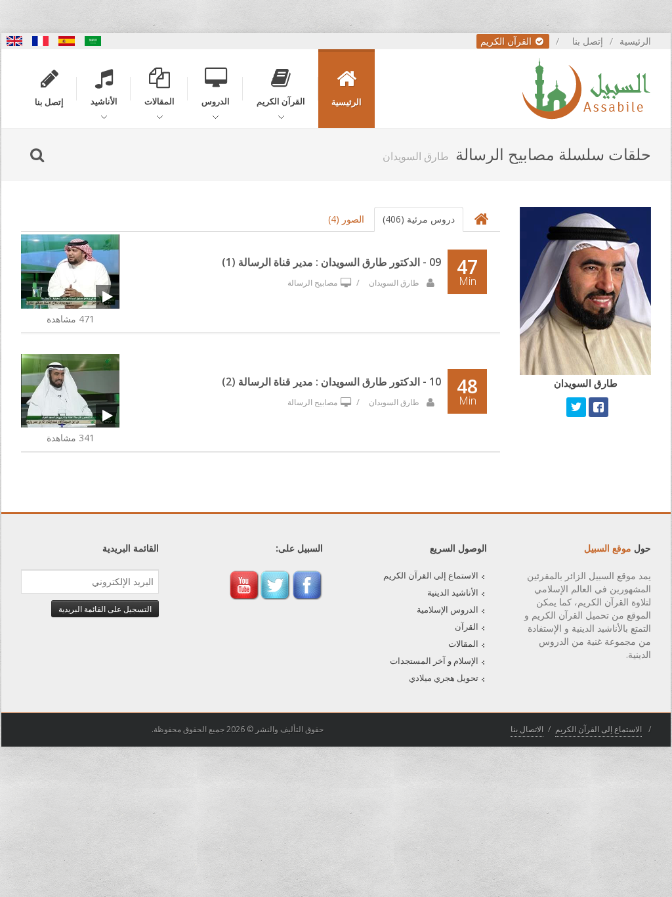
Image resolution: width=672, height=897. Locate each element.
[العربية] (93, 41)
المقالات (463, 643)
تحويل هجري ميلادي (443, 678)
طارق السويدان (395, 282)
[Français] (41, 41)
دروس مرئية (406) (419, 219)
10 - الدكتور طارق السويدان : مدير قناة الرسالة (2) (331, 381)
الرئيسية (635, 41)
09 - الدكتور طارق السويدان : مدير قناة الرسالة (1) (331, 262)
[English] (14, 41)
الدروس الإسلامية (447, 609)
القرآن (466, 626)
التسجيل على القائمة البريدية (105, 608)
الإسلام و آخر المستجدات (434, 661)
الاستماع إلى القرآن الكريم (430, 575)
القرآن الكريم (507, 41)
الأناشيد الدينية (452, 592)
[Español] (67, 41)
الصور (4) (346, 219)
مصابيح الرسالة (312, 282)
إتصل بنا (587, 41)
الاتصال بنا (527, 729)
